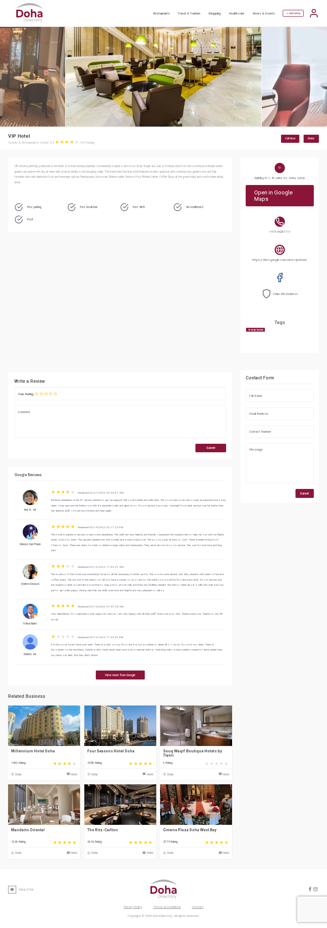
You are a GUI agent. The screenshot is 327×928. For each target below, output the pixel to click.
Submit (210, 448)
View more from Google (120, 675)
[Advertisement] (159, 304)
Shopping (214, 13)
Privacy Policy (133, 907)
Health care (236, 13)
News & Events (263, 13)
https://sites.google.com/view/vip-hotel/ (279, 260)
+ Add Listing (293, 13)
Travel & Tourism (189, 13)
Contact (198, 907)
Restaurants (161, 13)
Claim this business (285, 294)
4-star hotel (255, 330)
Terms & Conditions (167, 907)
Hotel (74, 774)
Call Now (290, 138)
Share (311, 138)
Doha (18, 774)
